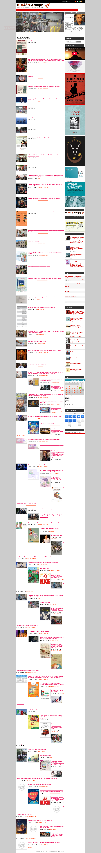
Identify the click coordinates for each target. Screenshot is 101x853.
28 (77, 392)
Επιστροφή (30, 847)
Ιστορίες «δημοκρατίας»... (33, 709)
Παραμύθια (30, 76)
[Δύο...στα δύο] (21, 123)
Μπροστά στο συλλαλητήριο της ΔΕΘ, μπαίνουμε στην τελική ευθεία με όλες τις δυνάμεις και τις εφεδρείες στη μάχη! (74, 277)
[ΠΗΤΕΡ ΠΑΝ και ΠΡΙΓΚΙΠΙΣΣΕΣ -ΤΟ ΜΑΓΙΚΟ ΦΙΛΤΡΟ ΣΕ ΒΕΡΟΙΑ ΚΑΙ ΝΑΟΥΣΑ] (45, 836)
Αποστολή (67, 301)
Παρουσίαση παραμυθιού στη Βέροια (36, 40)
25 (69, 392)
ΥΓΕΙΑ (39, 598)
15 (80, 388)
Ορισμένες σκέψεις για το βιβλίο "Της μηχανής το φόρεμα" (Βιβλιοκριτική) (76, 255)
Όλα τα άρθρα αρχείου (75, 426)
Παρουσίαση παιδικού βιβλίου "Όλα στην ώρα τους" (28, 670)
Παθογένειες (30, 107)
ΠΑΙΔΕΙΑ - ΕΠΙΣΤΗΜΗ (41, 309)
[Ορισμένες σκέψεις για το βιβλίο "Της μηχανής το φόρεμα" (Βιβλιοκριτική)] (67, 257)
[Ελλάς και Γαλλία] (56, 702)
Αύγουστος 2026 (75, 380)
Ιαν (66, 417)
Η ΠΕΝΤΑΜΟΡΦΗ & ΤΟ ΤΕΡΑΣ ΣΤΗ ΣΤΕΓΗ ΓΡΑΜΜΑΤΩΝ (40, 820)
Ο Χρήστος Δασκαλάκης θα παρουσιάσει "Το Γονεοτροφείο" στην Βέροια (57, 609)
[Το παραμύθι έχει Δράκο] (45, 542)
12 (72, 388)
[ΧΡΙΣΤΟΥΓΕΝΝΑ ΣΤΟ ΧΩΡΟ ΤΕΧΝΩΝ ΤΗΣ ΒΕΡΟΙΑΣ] (21, 637)
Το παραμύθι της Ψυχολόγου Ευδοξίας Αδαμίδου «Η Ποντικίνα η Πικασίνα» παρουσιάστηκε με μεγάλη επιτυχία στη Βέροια (51, 516)
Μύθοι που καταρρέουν (70, 296)
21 (77, 390)
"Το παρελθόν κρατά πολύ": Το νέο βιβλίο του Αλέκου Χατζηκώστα (77, 347)
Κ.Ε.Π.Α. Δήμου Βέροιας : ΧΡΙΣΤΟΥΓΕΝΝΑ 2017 (27, 744)
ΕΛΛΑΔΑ (39, 108)
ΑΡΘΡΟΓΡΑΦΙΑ (40, 78)
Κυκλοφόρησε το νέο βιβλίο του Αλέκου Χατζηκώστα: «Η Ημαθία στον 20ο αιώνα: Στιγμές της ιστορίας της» (76, 334)
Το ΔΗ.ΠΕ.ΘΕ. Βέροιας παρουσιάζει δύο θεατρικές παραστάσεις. (42, 211)
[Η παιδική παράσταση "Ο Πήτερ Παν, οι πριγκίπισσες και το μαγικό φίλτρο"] (21, 849)
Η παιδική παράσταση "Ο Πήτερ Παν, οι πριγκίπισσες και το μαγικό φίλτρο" (44, 842)
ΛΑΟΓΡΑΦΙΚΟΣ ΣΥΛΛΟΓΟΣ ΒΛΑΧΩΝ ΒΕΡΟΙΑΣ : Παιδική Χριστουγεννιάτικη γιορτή (34, 625)
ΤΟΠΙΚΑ (38, 299)
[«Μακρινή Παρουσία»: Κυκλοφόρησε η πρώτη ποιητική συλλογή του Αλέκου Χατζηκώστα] (67, 328)
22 (80, 390)
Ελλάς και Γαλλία (20, 704)
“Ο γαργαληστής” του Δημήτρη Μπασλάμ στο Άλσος (39, 464)
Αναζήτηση (78, 41)
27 (74, 392)
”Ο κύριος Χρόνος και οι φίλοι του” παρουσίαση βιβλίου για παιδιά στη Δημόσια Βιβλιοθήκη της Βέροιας (56, 726)
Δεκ (80, 423)
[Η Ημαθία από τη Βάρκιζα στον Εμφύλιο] (67, 372)
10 (66, 388)
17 (66, 390)
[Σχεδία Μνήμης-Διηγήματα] (67, 354)
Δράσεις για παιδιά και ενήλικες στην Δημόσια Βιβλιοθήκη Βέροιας (42, 165)
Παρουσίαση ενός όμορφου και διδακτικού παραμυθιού (51, 445)
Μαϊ (83, 417)
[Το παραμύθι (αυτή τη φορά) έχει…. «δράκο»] (45, 699)
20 (74, 390)
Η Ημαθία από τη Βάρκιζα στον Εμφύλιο (76, 370)
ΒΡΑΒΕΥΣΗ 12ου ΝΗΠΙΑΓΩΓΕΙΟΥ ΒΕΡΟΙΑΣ (37, 749)
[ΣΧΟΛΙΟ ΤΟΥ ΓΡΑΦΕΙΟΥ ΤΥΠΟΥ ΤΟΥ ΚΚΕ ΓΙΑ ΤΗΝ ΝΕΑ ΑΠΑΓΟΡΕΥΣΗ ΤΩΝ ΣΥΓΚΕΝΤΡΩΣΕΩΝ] (45, 584)
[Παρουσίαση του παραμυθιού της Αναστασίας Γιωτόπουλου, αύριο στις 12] (21, 93)
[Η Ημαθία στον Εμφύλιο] (67, 366)
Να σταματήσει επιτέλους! (33, 241)
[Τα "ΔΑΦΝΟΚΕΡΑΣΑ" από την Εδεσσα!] (56, 813)
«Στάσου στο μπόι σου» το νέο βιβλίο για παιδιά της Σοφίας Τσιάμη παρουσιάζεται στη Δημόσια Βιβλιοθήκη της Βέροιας (51, 717)
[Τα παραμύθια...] (56, 588)
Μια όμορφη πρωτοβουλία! (45, 755)
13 (74, 388)
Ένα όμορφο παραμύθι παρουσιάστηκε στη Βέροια (39, 266)
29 (80, 392)
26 (72, 392)
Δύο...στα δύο (31, 117)
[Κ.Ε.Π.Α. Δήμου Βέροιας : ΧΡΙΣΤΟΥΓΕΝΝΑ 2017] (56, 742)
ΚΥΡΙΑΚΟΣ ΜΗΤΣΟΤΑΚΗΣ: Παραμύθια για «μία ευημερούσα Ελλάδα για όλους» (45, 416)
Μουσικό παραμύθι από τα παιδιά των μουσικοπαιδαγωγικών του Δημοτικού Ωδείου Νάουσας (37, 778)
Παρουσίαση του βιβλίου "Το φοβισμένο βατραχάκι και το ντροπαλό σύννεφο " (45, 278)
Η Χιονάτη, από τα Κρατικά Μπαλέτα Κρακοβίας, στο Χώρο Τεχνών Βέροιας (44, 198)
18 (69, 390)
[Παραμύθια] (21, 82)
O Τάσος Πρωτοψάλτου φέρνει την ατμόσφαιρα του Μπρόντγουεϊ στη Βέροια (44, 350)
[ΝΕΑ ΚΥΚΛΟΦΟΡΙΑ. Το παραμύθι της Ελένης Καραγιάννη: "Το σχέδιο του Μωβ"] (45, 486)
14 (77, 388)
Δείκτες (67, 291)
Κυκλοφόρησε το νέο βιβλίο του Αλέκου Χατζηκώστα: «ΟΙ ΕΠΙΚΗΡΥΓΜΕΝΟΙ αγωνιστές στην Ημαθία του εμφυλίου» (77, 313)
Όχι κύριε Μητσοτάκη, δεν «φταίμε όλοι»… (37, 364)
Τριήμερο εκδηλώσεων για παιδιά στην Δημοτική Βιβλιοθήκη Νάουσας (43, 562)
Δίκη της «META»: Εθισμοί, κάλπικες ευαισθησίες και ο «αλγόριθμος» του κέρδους (73, 285)
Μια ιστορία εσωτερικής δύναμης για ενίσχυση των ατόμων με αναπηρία (43, 522)
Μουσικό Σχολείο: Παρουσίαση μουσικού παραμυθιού (39, 784)
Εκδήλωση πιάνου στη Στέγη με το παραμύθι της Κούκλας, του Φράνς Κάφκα (44, 137)
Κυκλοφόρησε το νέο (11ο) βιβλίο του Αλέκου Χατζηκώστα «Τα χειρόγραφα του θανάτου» (77, 320)
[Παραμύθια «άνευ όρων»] (33, 607)
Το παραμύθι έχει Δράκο (56, 535)
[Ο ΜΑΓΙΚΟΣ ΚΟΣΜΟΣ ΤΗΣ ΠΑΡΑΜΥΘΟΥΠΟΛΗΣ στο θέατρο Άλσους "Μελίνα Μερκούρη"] (33, 433)
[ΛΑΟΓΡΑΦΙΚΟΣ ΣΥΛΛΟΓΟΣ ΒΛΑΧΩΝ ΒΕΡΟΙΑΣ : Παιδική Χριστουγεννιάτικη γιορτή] (56, 624)
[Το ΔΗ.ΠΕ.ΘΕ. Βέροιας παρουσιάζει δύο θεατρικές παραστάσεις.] (21, 225)
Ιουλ (71, 420)
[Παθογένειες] (21, 113)
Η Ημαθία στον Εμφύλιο (75, 363)
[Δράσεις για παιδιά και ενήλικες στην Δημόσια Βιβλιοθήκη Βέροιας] (21, 171)
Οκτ (83, 419)
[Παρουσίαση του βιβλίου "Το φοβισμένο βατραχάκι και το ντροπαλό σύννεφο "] (21, 292)
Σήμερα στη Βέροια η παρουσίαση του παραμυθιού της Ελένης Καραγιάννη (44, 439)
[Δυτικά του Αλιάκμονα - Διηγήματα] (67, 360)
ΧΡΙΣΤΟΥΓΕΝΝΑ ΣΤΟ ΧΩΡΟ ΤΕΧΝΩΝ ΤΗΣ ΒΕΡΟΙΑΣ (39, 631)
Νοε (70, 423)
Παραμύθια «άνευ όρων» (45, 602)
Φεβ (71, 417)
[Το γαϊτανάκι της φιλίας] (33, 582)
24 (66, 392)
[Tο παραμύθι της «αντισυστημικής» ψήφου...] (21, 346)
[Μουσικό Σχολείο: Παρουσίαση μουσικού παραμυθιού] (21, 791)
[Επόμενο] (84, 380)
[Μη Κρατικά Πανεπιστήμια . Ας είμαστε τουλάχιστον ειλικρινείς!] (21, 327)
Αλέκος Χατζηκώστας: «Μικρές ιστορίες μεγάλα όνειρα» (76, 341)
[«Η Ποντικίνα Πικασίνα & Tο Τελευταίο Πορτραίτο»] (56, 501)
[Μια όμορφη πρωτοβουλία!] (33, 762)
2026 (75, 413)
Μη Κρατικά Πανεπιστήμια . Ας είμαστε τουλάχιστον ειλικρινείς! (41, 307)
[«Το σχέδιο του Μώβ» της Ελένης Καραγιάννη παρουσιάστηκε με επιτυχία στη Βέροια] (45, 433)
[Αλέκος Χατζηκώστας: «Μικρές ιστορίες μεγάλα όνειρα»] (67, 342)
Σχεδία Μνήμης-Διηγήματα (76, 351)
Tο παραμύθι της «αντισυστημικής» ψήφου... (37, 341)
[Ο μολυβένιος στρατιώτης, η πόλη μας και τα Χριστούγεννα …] (33, 542)
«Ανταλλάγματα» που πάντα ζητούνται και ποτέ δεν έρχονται (41, 508)
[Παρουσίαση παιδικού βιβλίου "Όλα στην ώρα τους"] (56, 669)
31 (66, 394)
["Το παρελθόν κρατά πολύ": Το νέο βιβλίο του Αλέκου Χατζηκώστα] (67, 348)
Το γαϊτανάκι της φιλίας (45, 568)
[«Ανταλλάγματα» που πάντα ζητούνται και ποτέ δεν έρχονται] (21, 513)
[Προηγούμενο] (66, 380)
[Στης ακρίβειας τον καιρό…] (79, 25)
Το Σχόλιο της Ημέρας (41, 129)
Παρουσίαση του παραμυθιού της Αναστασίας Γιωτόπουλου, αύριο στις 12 (44, 86)
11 (69, 388)
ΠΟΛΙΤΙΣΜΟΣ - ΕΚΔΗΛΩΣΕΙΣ (43, 42)
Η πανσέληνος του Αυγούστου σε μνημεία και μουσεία (76, 248)
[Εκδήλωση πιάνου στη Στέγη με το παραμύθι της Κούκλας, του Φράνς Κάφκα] (21, 150)
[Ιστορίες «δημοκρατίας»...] (21, 715)
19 (72, 390)
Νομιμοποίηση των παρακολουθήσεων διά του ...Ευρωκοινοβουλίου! (57, 387)
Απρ (79, 417)
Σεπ (79, 419)
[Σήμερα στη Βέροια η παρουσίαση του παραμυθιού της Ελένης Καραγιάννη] (21, 443)
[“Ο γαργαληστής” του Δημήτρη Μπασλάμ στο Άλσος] (21, 469)
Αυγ (75, 420)
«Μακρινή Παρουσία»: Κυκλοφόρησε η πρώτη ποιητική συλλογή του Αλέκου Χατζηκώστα (77, 327)
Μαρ (75, 417)
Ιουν (67, 420)
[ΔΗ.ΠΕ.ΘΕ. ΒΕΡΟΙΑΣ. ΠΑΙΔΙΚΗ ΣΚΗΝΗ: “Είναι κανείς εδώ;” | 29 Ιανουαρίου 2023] (33, 385)
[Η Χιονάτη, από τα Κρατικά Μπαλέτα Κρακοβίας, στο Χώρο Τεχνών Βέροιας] (21, 207)
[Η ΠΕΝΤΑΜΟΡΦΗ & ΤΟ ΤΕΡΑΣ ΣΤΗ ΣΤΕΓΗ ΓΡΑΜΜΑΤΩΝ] (21, 834)
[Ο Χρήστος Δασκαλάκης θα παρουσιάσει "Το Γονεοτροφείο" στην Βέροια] (45, 620)
